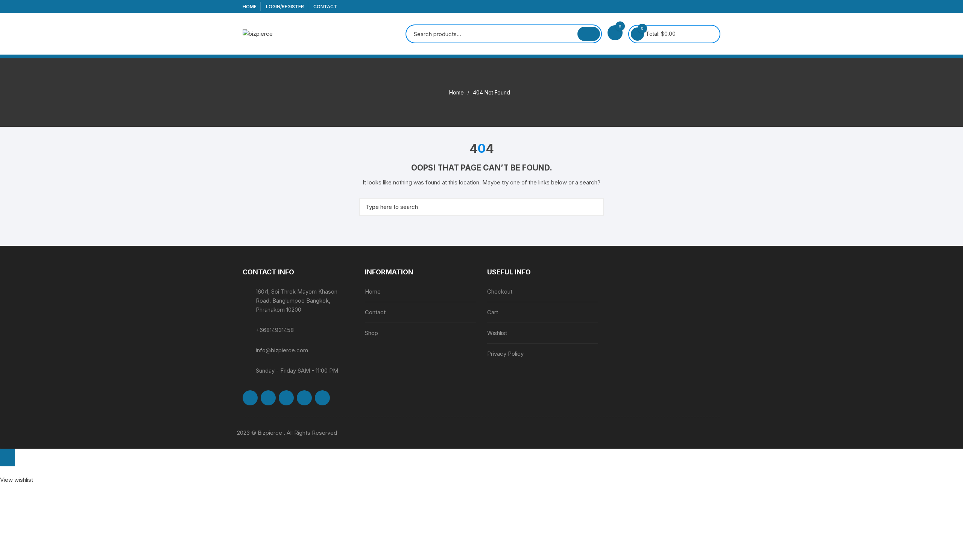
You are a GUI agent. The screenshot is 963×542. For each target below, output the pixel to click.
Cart (492, 312)
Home (250, 6)
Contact (325, 6)
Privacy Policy (505, 353)
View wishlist (16, 479)
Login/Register (285, 6)
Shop (371, 332)
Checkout (499, 291)
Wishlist (497, 332)
